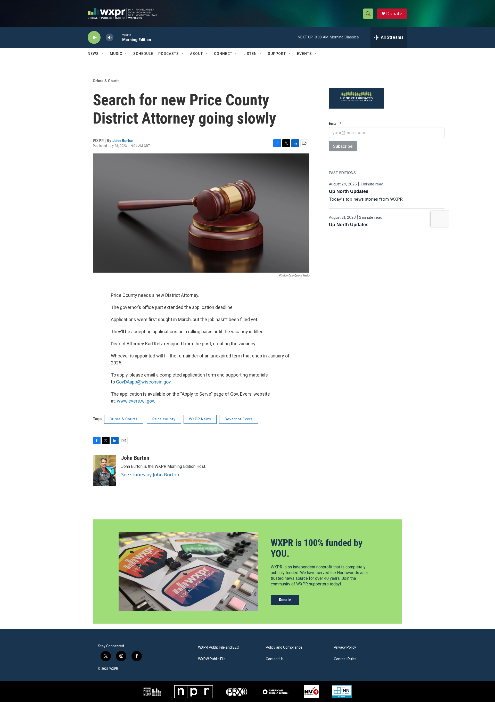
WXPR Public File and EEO (218, 647)
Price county (164, 419)
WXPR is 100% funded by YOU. (316, 548)
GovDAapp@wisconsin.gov (143, 382)
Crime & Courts (106, 80)
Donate (394, 13)
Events (304, 54)
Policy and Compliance (284, 647)
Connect (223, 54)
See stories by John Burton (150, 474)
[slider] (118, 37)
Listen (250, 54)
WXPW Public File (212, 659)
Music (116, 54)
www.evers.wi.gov (135, 401)
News (93, 54)
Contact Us (275, 659)
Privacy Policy (345, 647)
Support (277, 54)
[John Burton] (104, 470)
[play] (94, 37)
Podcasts (168, 54)
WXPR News (200, 419)
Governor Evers (239, 419)
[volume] (109, 37)
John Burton (122, 140)
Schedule (143, 54)
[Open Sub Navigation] (103, 54)
